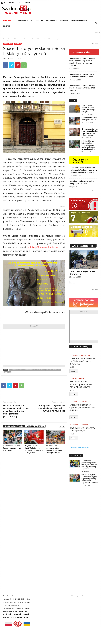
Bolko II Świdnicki (16, 370)
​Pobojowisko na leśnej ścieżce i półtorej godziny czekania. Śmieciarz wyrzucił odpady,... (89, 145)
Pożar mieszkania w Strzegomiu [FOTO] (89, 119)
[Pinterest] (18, 65)
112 (32, 20)
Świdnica (27, 39)
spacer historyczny (53, 370)
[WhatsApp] (24, 65)
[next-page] (63, 426)
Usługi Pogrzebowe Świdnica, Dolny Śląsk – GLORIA (81, 182)
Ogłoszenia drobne (79, 20)
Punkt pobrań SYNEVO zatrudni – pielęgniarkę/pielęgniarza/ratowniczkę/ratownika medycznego (83, 170)
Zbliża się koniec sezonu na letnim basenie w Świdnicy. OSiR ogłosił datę (54, 449)
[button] (96, 23)
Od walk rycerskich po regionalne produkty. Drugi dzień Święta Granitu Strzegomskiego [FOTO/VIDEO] (16, 411)
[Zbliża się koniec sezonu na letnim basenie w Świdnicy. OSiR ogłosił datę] (55, 437)
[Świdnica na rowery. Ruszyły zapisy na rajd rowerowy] (12, 437)
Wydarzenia (21, 20)
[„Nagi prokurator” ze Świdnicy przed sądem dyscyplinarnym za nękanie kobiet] (74, 132)
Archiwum (64, 20)
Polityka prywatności (77, 596)
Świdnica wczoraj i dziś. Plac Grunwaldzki (82, 272)
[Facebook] (5, 65)
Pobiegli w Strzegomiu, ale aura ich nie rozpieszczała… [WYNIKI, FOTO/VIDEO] (51, 408)
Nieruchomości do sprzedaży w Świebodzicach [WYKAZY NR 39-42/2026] (82, 87)
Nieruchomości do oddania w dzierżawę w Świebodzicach (81, 75)
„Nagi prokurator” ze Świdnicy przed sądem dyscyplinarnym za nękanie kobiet (90, 132)
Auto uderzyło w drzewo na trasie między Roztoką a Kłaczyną (88, 109)
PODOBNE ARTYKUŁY (14, 426)
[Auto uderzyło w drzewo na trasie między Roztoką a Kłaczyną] (74, 109)
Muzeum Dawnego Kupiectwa (34, 370)
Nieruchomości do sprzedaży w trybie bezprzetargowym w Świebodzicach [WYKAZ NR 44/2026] (82, 62)
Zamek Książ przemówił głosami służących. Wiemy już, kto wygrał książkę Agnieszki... (89, 465)
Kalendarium (51, 20)
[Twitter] (11, 65)
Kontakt (6, 26)
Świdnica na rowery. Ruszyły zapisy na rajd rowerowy (12, 448)
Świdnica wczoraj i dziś (83, 245)
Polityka (39, 20)
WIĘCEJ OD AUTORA (35, 426)
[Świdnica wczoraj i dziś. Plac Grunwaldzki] (83, 259)
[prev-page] (60, 426)
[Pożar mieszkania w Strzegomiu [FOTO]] (74, 121)
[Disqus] (34, 489)
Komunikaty (8, 20)
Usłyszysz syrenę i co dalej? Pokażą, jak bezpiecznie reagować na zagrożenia (33, 449)
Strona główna (7, 39)
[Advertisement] (34, 347)
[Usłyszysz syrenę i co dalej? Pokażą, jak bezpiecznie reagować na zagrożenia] (34, 437)
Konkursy (76, 455)
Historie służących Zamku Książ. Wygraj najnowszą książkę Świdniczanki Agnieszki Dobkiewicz (90, 479)
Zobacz (73, 371)
